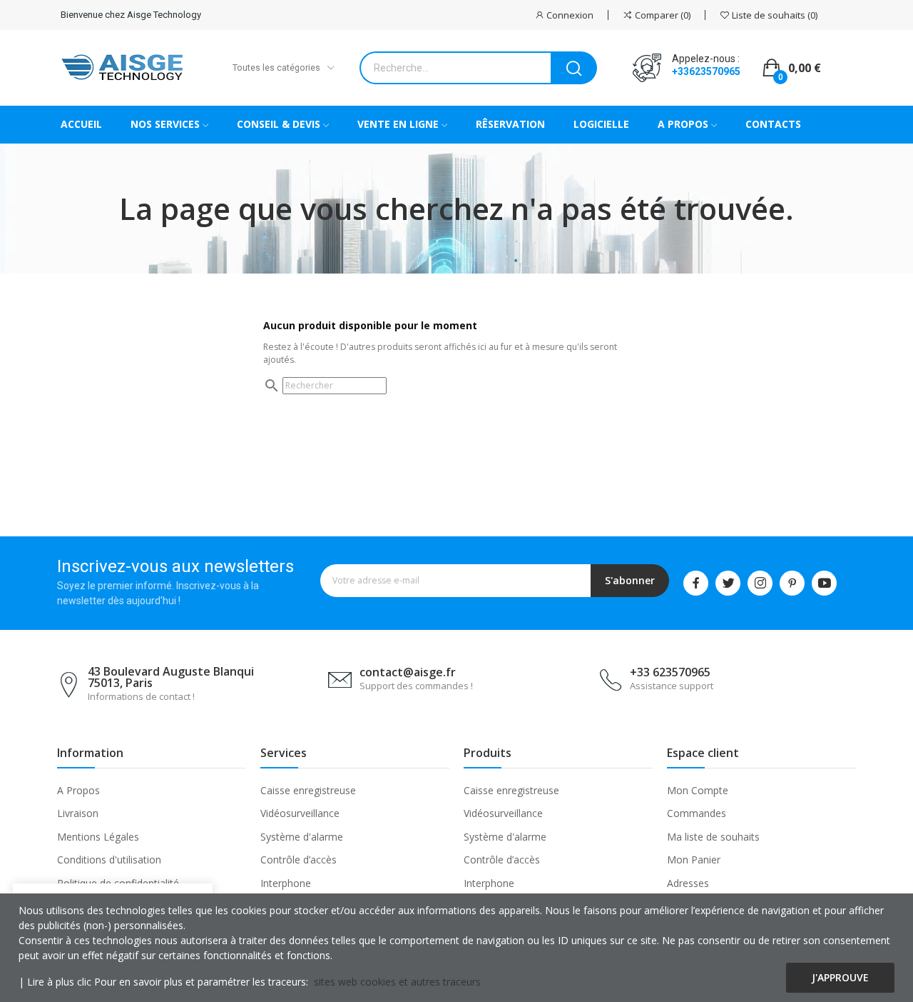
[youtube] (824, 583)
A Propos (78, 790)
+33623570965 (706, 71)
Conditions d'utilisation (109, 859)
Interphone (285, 883)
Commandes (696, 813)
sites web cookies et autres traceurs (397, 981)
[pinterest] (792, 583)
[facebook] (695, 583)
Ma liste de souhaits (713, 836)
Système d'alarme (301, 836)
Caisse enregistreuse (308, 790)
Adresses (688, 883)
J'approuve (840, 977)
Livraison (77, 813)
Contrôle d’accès (298, 859)
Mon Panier (693, 859)
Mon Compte (697, 790)
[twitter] (727, 583)
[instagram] (760, 583)
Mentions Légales (98, 836)
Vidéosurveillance (300, 813)
